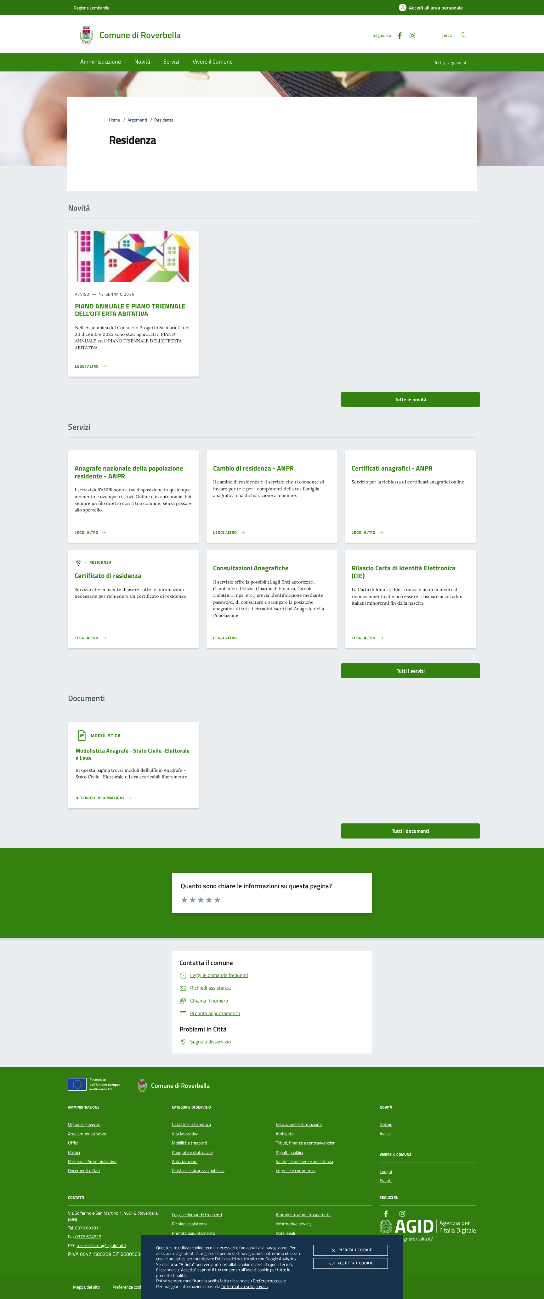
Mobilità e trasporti (189, 1142)
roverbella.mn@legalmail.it (101, 1245)
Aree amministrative (87, 1133)
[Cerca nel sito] (463, 35)
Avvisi (385, 1133)
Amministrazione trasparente (303, 1214)
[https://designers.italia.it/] (428, 1226)
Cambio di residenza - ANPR (253, 468)
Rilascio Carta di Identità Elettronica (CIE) (404, 572)
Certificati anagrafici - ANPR (392, 468)
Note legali (285, 1233)
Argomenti (137, 119)
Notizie (386, 1124)
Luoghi (386, 1171)
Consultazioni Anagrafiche (251, 568)
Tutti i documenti (410, 831)
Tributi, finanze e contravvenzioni (306, 1142)
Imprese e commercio (295, 1170)
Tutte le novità (410, 399)
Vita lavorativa (185, 1133)
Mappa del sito (86, 1287)
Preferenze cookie (269, 1280)
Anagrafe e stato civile (192, 1152)
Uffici (73, 1142)
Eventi (386, 1180)
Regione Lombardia (91, 7)
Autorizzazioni (184, 1161)
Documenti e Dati (84, 1170)
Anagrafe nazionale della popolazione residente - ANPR (129, 472)
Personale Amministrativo (92, 1161)
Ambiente (285, 1133)
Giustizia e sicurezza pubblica (198, 1170)
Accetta (355, 1263)
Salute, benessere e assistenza (304, 1161)
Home (114, 119)
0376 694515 (88, 1236)
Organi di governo (84, 1124)
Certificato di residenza (108, 575)
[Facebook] (397, 35)
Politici (74, 1152)
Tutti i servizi (411, 671)
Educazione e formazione (299, 1124)
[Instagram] (410, 35)
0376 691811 (88, 1227)
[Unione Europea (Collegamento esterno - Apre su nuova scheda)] (96, 1085)
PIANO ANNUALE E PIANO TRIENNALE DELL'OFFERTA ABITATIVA (130, 310)
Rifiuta (355, 1250)
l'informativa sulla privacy (244, 1286)
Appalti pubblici (289, 1152)
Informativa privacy (294, 1223)
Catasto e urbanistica (191, 1124)
